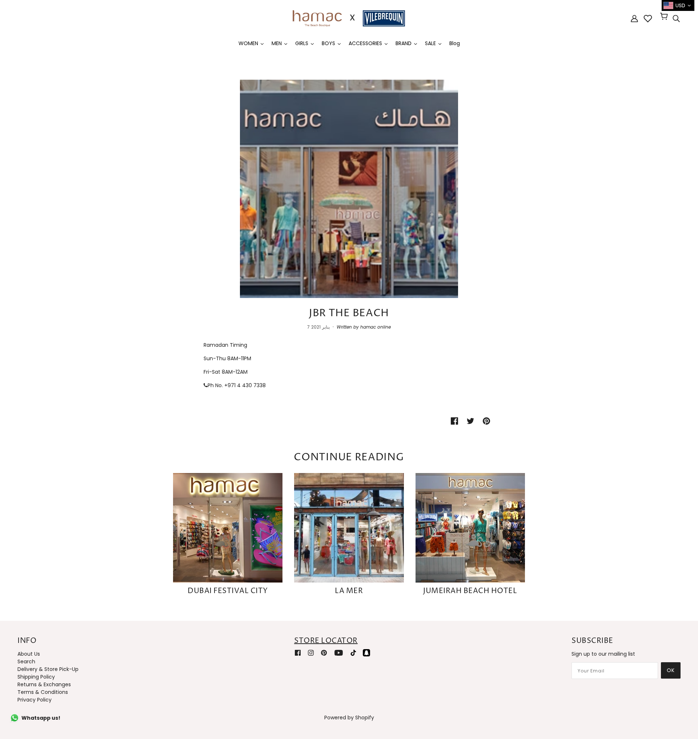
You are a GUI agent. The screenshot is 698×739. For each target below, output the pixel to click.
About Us (28, 653)
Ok (671, 670)
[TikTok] (353, 652)
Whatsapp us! (40, 718)
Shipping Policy (36, 676)
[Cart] (665, 17)
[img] (676, 18)
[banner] (349, 17)
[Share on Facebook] (454, 421)
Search (26, 661)
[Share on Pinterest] (486, 421)
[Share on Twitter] (470, 421)
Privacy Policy (34, 699)
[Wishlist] (647, 18)
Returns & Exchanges (44, 684)
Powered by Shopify (349, 717)
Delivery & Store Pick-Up (48, 669)
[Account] (634, 18)
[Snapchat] (366, 652)
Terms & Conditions (42, 692)
